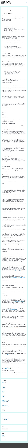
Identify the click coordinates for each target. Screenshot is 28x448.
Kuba (3, 410)
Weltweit (3, 409)
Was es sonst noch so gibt (5, 400)
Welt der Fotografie (4, 405)
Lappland (3, 387)
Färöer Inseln (4, 383)
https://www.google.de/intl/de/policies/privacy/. (10, 354)
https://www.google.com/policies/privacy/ (7, 368)
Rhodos (3, 392)
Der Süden (3, 391)
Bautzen (3, 395)
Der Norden (3, 382)
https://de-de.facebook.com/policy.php (12, 309)
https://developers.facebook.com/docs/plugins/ (19, 301)
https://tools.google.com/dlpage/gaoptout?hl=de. (18, 270)
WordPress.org (3, 439)
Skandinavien (4, 388)
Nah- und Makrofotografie (5, 406)
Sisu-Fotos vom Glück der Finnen (6, 418)
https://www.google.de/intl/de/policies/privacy (13, 327)
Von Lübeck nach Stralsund (5, 397)
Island (3, 386)
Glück (2, 420)
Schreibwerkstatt (4, 401)
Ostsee (3, 396)
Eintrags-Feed (3, 436)
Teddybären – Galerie (4, 419)
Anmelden (3, 435)
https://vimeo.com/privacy (9, 340)
